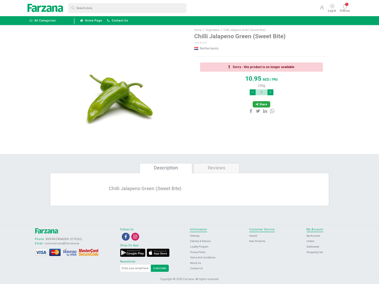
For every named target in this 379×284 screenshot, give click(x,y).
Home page (93, 20)
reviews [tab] (216, 168)
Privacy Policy (197, 252)
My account (313, 235)
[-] (253, 92)
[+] (270, 92)
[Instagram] (135, 237)
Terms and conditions (202, 257)
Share (263, 104)
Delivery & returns (200, 241)
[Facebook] (126, 237)
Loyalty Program (199, 246)
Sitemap (195, 235)
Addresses (313, 246)
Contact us (120, 20)
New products (257, 241)
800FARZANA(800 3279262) (64, 239)
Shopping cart (315, 252)
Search (253, 235)
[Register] (322, 8)
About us (195, 263)
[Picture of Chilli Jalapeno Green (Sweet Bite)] (120, 90)
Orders (310, 241)
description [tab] (166, 168)
